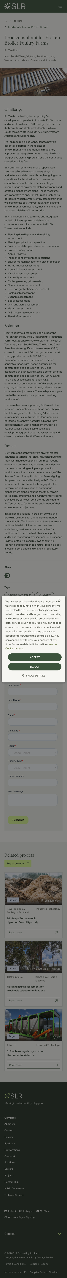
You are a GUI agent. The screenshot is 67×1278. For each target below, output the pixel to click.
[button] (33, 675)
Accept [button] (35, 657)
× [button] (59, 600)
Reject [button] (34, 666)
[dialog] (33, 639)
